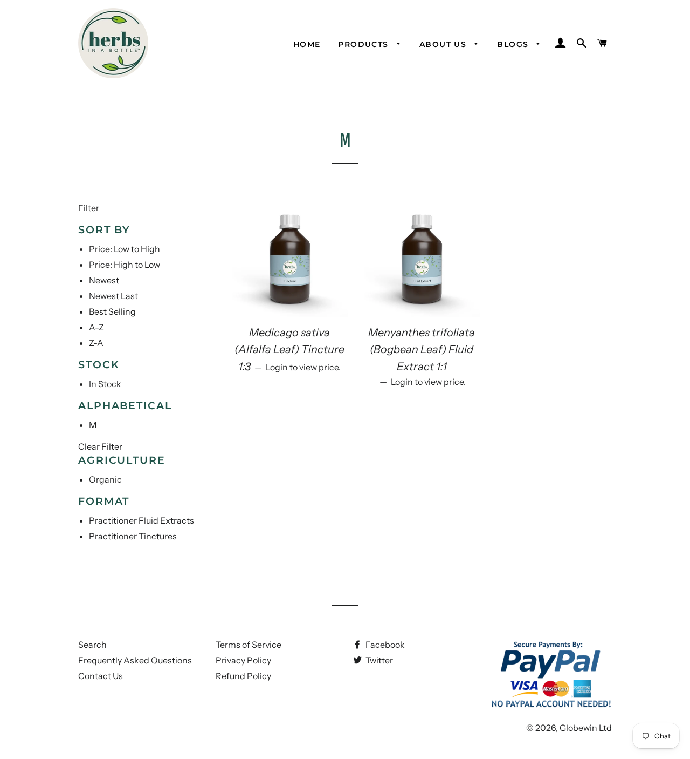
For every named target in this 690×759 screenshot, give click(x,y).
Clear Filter (100, 446)
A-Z (96, 327)
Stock (99, 364)
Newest (104, 280)
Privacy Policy (243, 660)
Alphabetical (125, 405)
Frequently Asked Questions (135, 660)
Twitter (378, 660)
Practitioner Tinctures (133, 536)
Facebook (384, 644)
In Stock (105, 383)
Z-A (96, 342)
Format (103, 501)
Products (364, 44)
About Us (444, 44)
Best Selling (112, 311)
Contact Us (100, 675)
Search (92, 644)
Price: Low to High (124, 248)
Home (307, 44)
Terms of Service (248, 644)
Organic (105, 479)
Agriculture (121, 460)
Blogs (514, 44)
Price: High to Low (124, 264)
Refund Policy (243, 675)
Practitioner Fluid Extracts (141, 520)
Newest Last (113, 295)
